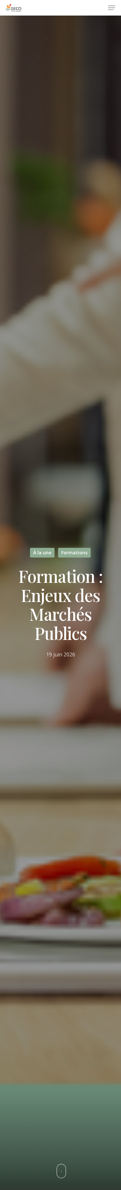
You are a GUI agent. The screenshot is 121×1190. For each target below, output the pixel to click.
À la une (42, 552)
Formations (74, 552)
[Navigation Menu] (111, 8)
